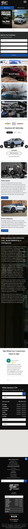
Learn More (5, 197)
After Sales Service (13, 462)
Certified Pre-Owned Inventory (13, 477)
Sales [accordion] (5, 397)
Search (14, 55)
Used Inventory (13, 476)
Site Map (24, 525)
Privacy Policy (17, 525)
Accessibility (10, 525)
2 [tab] (13, 30)
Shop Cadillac (13, 475)
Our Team (13, 468)
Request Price (13, 461)
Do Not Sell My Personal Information (11, 526)
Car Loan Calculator (13, 463)
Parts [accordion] (5, 424)
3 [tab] (14, 30)
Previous (1, 146)
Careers (13, 470)
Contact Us (4, 525)
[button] (26, 459)
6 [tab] (14, 380)
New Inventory (13, 474)
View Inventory (14, 153)
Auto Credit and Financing (13, 465)
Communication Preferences (13, 469)
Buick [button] (19, 132)
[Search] (25, 481)
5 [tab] (13, 380)
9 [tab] (18, 380)
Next (26, 146)
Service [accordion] (6, 419)
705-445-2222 (22, 401)
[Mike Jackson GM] (4, 3)
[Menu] (25, 2)
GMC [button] (15, 132)
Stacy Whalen (15, 360)
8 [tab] (17, 380)
